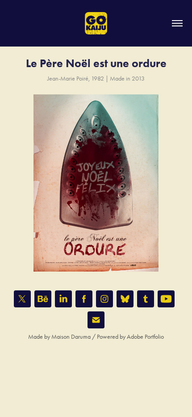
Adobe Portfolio (145, 336)
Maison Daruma (71, 336)
